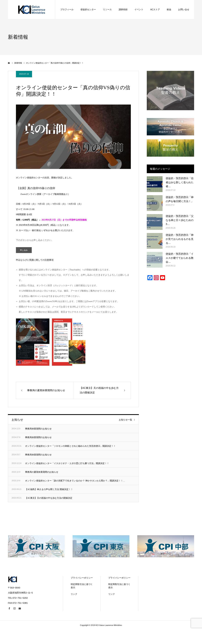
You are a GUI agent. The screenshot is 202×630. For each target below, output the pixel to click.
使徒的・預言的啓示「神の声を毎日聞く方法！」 (179, 199)
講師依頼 (123, 9)
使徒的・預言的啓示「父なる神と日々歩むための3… (179, 220)
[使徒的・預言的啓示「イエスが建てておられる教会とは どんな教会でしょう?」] (155, 260)
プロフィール (67, 9)
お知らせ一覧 (125, 420)
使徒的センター (88, 9)
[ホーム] (9, 63)
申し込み (24, 250)
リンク (74, 594)
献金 (169, 9)
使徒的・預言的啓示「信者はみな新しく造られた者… (179, 182)
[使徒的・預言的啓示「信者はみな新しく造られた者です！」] (155, 184)
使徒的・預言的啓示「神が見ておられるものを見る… (179, 239)
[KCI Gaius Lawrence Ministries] (31, 9)
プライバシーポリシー (82, 577)
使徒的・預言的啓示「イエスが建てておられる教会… (179, 258)
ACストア (155, 9)
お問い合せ (183, 9)
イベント (138, 9)
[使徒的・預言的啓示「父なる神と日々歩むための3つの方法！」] (155, 222)
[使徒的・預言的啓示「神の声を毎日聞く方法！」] (155, 203)
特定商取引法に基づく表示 (82, 586)
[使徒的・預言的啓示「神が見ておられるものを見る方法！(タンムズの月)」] (155, 241)
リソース (107, 9)
